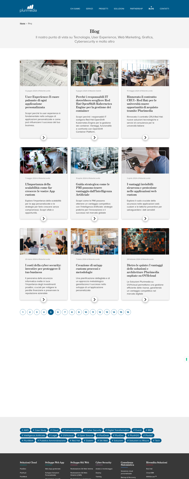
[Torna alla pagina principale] (28, 9)
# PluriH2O (133, 435)
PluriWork (23, 477)
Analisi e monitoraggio (104, 469)
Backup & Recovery (128, 477)
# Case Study (39, 430)
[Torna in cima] (182, 472)
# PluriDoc (118, 435)
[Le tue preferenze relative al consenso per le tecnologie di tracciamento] (186, 359)
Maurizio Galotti (95, 91)
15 (121, 312)
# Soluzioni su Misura (138, 440)
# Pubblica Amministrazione (52, 440)
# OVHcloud (67, 435)
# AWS (25, 430)
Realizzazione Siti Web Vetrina (81, 469)
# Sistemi (88, 440)
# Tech (156, 440)
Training (99, 477)
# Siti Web (102, 440)
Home (22, 23)
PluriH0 (23, 473)
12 (100, 312)
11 (93, 312)
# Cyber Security (92, 430)
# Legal (53, 435)
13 (107, 312)
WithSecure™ (151, 477)
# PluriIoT (148, 435)
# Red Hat (75, 440)
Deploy (98, 473)
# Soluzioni (117, 440)
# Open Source (85, 435)
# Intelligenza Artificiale (33, 435)
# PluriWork (27, 440)
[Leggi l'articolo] (43, 137)
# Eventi (137, 430)
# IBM (149, 430)
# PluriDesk (103, 435)
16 (128, 312)
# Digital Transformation (117, 430)
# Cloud (54, 430)
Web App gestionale (53, 469)
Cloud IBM (150, 473)
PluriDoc (23, 469)
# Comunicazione (71, 430)
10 (86, 312)
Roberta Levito (44, 91)
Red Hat (149, 469)
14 (114, 312)
